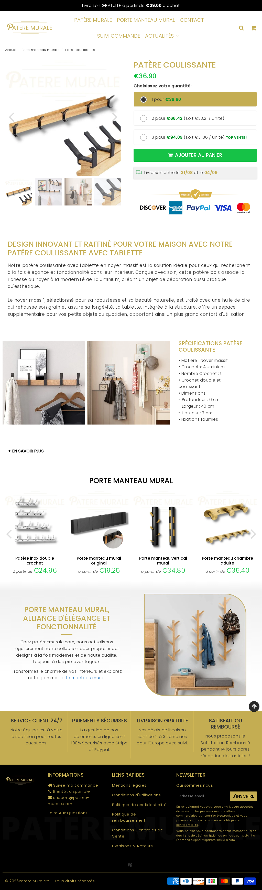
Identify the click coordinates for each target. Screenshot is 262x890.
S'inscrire (243, 796)
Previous (11, 116)
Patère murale (93, 20)
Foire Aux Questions (68, 813)
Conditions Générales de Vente (137, 833)
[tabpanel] (19, 192)
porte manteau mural (81, 678)
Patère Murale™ (34, 881)
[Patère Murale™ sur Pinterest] (130, 865)
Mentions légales (129, 785)
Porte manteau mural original (99, 560)
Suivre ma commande (75, 785)
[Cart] (253, 28)
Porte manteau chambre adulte (227, 560)
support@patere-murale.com (213, 840)
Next (114, 116)
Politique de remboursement (128, 817)
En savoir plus (28, 451)
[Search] (241, 28)
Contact (192, 20)
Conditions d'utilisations (136, 795)
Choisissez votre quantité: (163, 86)
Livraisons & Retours (132, 846)
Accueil (11, 50)
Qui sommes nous (194, 785)
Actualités (159, 35)
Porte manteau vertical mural (163, 560)
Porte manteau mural (146, 20)
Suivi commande (118, 35)
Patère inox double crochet (34, 560)
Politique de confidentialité (139, 804)
